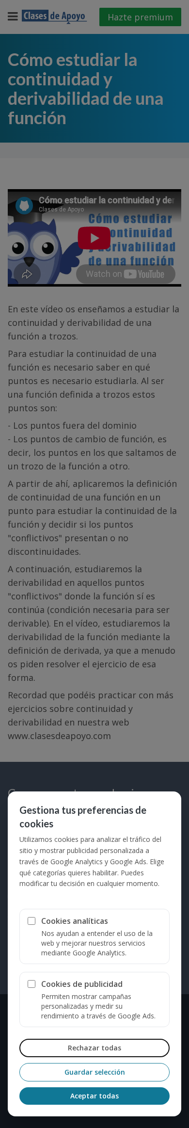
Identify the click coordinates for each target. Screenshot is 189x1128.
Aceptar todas (94, 1095)
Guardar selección (94, 1072)
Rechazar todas (94, 1047)
